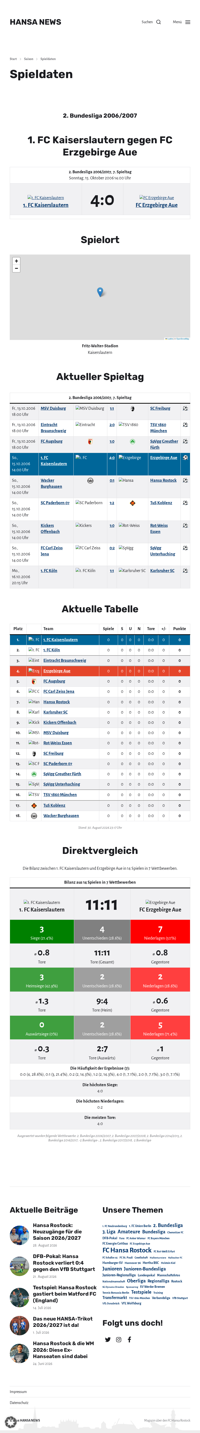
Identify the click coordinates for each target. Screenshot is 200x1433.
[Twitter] (107, 1339)
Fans (121, 1238)
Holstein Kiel (168, 1263)
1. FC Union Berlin (140, 1226)
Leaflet (170, 338)
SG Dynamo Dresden (113, 1287)
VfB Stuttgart (180, 1298)
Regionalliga (158, 1281)
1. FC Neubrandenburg (114, 1226)
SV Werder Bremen (152, 1287)
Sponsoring (132, 1287)
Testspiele (141, 1292)
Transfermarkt (114, 1298)
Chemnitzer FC (175, 1232)
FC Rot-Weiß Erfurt (164, 1251)
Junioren (112, 1269)
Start (13, 59)
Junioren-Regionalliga (119, 1275)
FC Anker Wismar (136, 1238)
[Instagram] (118, 1339)
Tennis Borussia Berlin (115, 1292)
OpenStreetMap (182, 338)
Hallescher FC (175, 1257)
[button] (151, 22)
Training (158, 1292)
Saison (28, 59)
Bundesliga (153, 1231)
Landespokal (146, 1275)
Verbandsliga (161, 1298)
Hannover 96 (133, 1263)
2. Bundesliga (168, 1225)
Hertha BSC (151, 1263)
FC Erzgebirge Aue (140, 1243)
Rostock (176, 1281)
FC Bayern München (159, 1238)
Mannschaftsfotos (168, 1275)
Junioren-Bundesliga (145, 1268)
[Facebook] (129, 1339)
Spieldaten (48, 59)
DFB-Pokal (109, 1238)
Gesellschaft (141, 1257)
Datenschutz (19, 1403)
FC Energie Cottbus (115, 1243)
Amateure (129, 1232)
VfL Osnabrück (111, 1303)
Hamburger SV (112, 1263)
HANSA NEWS (35, 22)
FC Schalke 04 (110, 1257)
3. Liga (109, 1231)
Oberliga (136, 1280)
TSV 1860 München (139, 1298)
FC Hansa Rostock (127, 1250)
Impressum (18, 1392)
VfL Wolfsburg (131, 1303)
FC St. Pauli (126, 1257)
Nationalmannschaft (113, 1281)
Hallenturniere (158, 1257)
